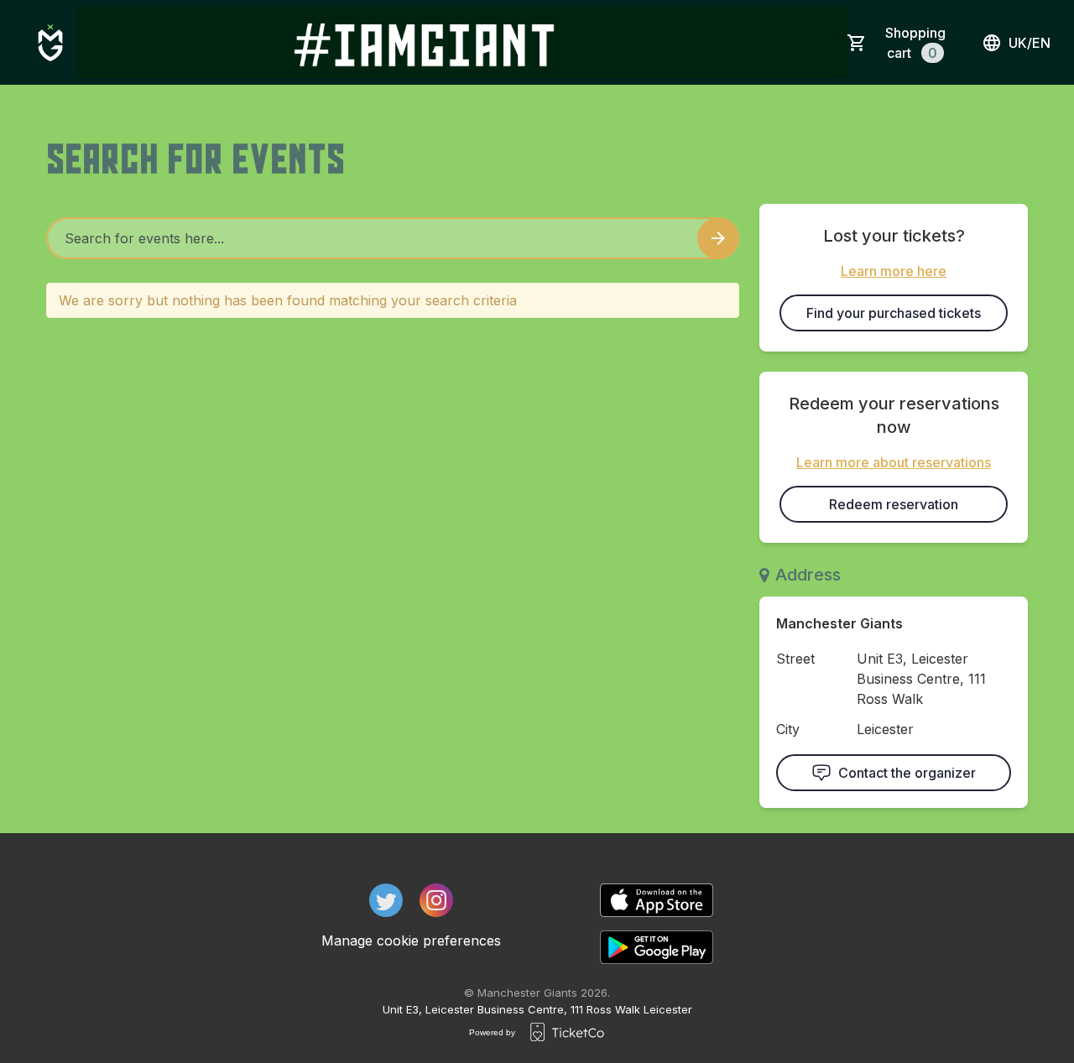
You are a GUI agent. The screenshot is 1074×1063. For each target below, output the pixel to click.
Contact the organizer (907, 772)
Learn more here (893, 271)
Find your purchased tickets (893, 313)
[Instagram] (436, 900)
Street (795, 658)
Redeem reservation (893, 504)
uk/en (1030, 42)
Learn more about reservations (893, 462)
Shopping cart (915, 42)
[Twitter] (386, 900)
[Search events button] (718, 238)
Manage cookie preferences (411, 940)
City (788, 729)
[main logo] (50, 43)
